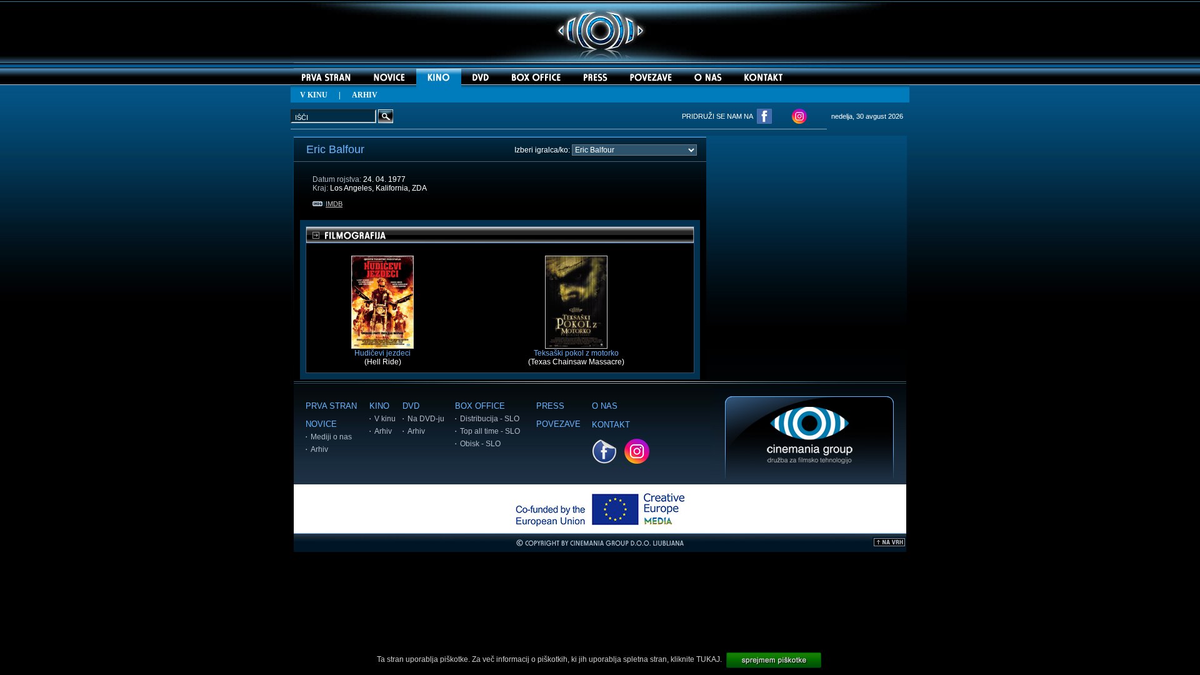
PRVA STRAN (331, 406)
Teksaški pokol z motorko (576, 353)
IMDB (334, 204)
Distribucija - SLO (489, 418)
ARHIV (365, 95)
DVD (410, 406)
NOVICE (321, 424)
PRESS (550, 406)
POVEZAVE (558, 424)
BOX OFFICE (480, 406)
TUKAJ (708, 659)
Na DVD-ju (426, 418)
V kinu (385, 418)
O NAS (605, 406)
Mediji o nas (331, 436)
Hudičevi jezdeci (382, 353)
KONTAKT (611, 424)
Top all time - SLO (490, 431)
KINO (379, 406)
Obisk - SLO (480, 443)
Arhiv (319, 449)
